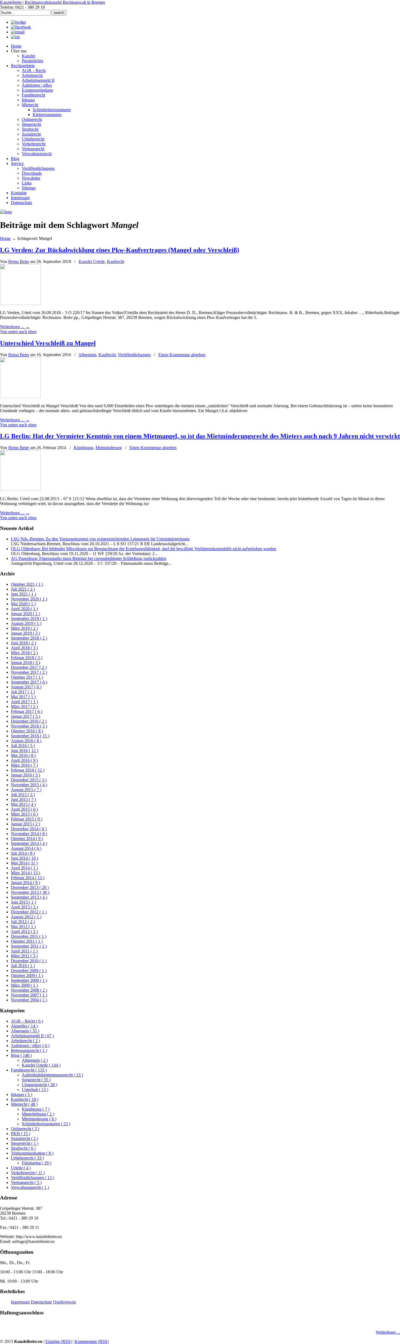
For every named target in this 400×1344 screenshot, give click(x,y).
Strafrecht (23, 1148)
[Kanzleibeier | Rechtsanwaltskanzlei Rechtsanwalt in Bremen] (6, 211)
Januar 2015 (25, 824)
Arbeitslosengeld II (32, 1035)
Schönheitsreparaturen (46, 1123)
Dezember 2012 (29, 912)
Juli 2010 (23, 965)
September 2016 (30, 736)
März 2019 (24, 628)
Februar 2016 (27, 770)
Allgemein (87, 354)
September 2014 (29, 843)
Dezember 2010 (29, 960)
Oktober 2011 (27, 941)
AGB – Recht (27, 1021)
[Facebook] (21, 27)
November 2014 (29, 833)
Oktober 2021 (27, 584)
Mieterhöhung (38, 1114)
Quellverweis (64, 1302)
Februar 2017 (26, 711)
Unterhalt (35, 1089)
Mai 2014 (24, 863)
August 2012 (26, 916)
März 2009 (24, 985)
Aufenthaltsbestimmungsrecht (52, 1075)
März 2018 (24, 652)
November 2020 (29, 599)
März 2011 (24, 956)
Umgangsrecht (39, 1084)
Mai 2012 (23, 926)
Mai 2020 (23, 603)
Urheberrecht (27, 1158)
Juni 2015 (23, 799)
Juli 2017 (23, 692)
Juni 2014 (24, 858)
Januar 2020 (25, 613)
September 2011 (29, 946)
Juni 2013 (23, 902)
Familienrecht (29, 1070)
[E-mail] (17, 32)
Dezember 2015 (29, 780)
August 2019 (26, 623)
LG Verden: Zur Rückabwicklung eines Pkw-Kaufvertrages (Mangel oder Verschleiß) (119, 249)
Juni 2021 (23, 594)
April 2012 (24, 931)
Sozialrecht (24, 1138)
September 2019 (29, 618)
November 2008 (29, 990)
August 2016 (26, 740)
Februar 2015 (26, 819)
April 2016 (24, 760)
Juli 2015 (23, 794)
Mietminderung (109, 447)
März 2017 (24, 706)
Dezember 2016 (29, 721)
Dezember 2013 (30, 887)
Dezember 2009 (29, 970)
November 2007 (29, 995)
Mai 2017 (23, 696)
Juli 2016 (23, 745)
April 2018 (24, 648)
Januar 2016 (25, 775)
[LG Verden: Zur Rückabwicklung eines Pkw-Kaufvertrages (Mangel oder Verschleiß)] (20, 303)
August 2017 (26, 687)
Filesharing (36, 1163)
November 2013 (30, 892)
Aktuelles (24, 1026)
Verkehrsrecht (28, 1172)
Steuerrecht (24, 1143)
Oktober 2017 (27, 677)
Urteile (21, 1168)
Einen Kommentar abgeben (181, 354)
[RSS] (15, 37)
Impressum (20, 1302)
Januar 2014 (25, 882)
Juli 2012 (23, 921)
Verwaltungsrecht (30, 1187)
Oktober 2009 (27, 975)
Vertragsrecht (26, 1182)
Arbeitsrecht (25, 1040)
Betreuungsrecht (29, 1050)
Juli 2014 (23, 853)
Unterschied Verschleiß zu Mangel (48, 343)
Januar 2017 (25, 716)
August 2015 (26, 789)
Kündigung (83, 447)
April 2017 (24, 701)
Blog (21, 1055)
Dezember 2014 (29, 828)
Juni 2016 (24, 750)
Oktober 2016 (27, 731)
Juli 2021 (23, 589)
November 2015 (29, 784)
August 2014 (26, 848)
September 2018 (29, 638)
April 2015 (24, 809)
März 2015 (24, 814)
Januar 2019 (25, 633)
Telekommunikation (32, 1153)
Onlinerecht (25, 1128)
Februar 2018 (26, 657)
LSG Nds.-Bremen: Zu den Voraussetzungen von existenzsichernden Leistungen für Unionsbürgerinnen (100, 539)
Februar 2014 (27, 877)
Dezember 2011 (28, 936)
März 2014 (25, 872)
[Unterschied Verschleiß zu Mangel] (20, 396)
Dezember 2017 (29, 667)
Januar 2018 (25, 662)
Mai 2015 (23, 804)
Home (5, 238)
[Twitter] (18, 22)
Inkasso (21, 1094)
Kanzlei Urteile (92, 261)
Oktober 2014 (27, 838)
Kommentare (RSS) (92, 1341)
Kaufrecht (115, 261)
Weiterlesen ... (388, 1332)
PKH (20, 1133)
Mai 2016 (23, 755)
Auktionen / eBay (30, 1045)
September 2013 (29, 897)
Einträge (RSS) (58, 1341)
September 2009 (29, 980)
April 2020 (24, 608)
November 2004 (29, 1000)
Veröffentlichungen (134, 354)
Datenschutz (41, 1302)
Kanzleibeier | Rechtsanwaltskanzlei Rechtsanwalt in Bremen (52, 2)
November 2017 (29, 672)
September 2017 (29, 682)
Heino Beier (18, 261)
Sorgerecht (36, 1079)
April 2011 (24, 951)
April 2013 (24, 907)
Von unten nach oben (18, 331)
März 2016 (24, 765)
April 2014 (24, 868)
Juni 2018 (23, 643)
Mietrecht (24, 1104)
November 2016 (29, 726)
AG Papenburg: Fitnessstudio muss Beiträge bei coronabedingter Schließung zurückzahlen (88, 558)
